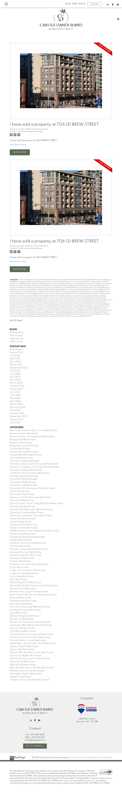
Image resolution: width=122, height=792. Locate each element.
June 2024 (15, 395)
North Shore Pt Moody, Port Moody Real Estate (42, 304)
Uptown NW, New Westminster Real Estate (70, 312)
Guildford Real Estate (50, 296)
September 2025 (19, 368)
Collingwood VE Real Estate (78, 285)
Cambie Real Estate (63, 281)
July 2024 (15, 392)
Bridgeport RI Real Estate (22, 440)
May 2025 (15, 377)
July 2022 (15, 422)
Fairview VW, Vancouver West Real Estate (24, 292)
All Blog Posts (16, 332)
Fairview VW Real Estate (101, 290)
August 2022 (16, 419)
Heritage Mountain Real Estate (40, 298)
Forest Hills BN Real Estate (101, 292)
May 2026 (15, 359)
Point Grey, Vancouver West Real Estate (23, 306)
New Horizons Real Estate (87, 302)
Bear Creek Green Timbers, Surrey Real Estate (35, 279)
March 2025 (16, 383)
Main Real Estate (15, 302)
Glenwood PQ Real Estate (23, 534)
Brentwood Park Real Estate (62, 279)
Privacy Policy (76, 757)
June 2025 (15, 374)
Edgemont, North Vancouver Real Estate (24, 290)
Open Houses (17, 338)
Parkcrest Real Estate (67, 304)
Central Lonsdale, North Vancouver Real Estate (69, 283)
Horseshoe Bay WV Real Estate (62, 298)
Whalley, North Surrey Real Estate (27, 671)
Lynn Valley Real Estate (104, 300)
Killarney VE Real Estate (82, 298)
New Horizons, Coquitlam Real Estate (29, 592)
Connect (94, 4)
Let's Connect (35, 746)
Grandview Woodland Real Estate (30, 296)
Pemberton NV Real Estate (84, 304)
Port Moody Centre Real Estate (30, 131)
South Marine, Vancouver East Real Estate (31, 634)
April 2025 (15, 380)
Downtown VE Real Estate (19, 288)
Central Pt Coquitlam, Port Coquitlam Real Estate (35, 467)
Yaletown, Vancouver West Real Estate (78, 316)
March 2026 (16, 365)
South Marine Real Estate (93, 308)
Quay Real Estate (66, 306)
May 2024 (15, 398)
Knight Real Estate (43, 300)
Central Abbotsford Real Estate (25, 455)
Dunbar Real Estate (86, 288)
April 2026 (15, 362)
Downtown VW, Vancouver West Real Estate (63, 288)
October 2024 (17, 386)
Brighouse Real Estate (27, 281)
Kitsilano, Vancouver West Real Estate (23, 300)
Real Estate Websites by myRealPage (97, 757)
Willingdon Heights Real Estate (38, 316)
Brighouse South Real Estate (46, 281)
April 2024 (15, 401)
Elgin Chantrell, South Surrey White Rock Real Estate (74, 290)
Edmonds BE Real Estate (46, 290)
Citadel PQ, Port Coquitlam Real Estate (54, 285)
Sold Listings (16, 341)
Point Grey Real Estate (102, 304)
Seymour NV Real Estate (75, 308)
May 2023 (15, 410)
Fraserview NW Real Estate (34, 294)
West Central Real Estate (46, 314)
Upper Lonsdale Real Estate (28, 312)
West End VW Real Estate (64, 314)
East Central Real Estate (102, 288)
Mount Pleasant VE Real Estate (32, 302)
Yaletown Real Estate (57, 316)
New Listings (16, 335)
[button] (108, 4)
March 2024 (16, 404)
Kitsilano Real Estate (99, 298)
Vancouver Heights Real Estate (96, 312)
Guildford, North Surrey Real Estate (71, 296)
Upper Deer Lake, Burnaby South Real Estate (33, 643)
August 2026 (16, 352)
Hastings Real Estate (92, 296)
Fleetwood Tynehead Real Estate (50, 292)
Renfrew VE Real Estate (102, 306)
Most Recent (16, 349)
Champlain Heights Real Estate (29, 285)
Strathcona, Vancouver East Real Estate (49, 310)
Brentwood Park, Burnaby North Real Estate (88, 279)
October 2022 (17, 413)
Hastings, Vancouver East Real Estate (29, 549)
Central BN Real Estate (23, 283)
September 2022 (18, 416)
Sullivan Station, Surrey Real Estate (76, 310)
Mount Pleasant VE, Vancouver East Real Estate (60, 302)
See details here (18, 145)
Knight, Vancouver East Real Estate (62, 300)
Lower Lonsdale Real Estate (85, 300)
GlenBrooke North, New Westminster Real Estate (82, 294)
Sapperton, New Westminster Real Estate (52, 308)
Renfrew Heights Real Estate (83, 306)
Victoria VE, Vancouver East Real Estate (23, 314)
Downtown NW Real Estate (98, 285)
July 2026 (15, 356)
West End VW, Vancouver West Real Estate (88, 314)
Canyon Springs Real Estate (81, 281)
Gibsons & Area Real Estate (54, 294)
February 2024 (17, 407)
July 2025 (15, 371)
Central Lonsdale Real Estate (42, 283)
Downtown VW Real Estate (37, 288)
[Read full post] (61, 82)
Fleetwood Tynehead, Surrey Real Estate (77, 292)
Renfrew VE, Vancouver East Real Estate (23, 308)
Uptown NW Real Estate (47, 312)
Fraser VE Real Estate (17, 294)
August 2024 (16, 389)
